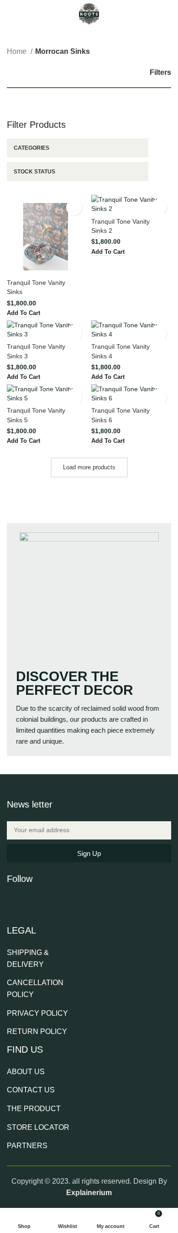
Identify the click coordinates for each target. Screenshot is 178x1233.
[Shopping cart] (167, 14)
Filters (160, 72)
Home (17, 51)
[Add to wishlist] (74, 207)
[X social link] (25, 902)
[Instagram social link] (36, 902)
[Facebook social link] (13, 902)
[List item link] (46, 958)
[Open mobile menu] (10, 14)
